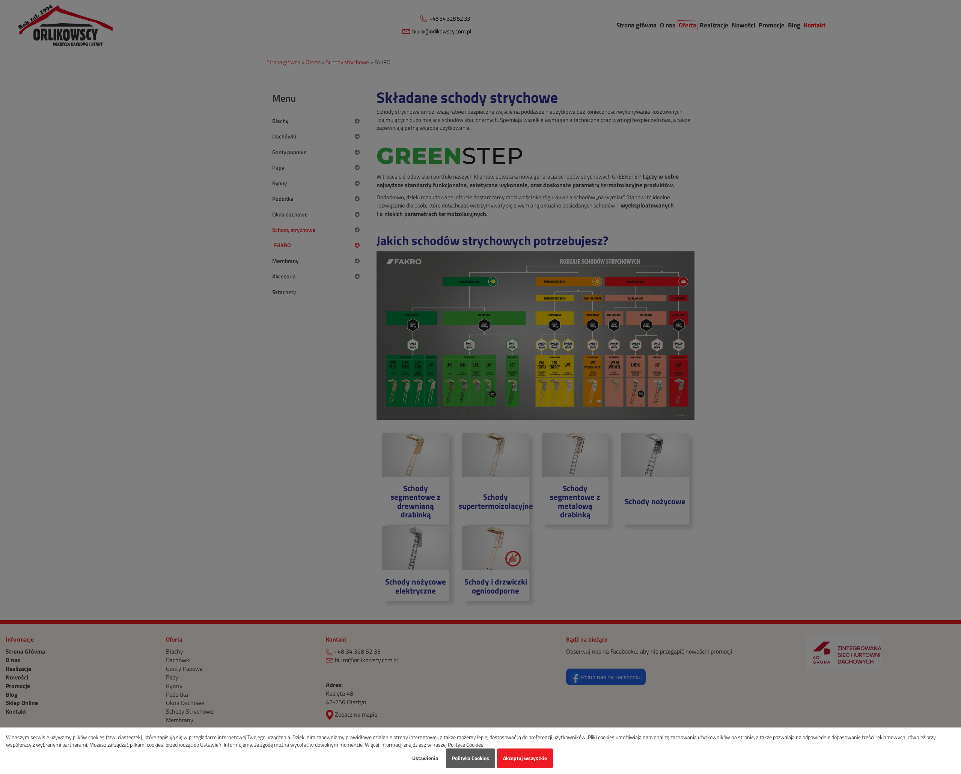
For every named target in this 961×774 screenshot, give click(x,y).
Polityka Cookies (470, 758)
